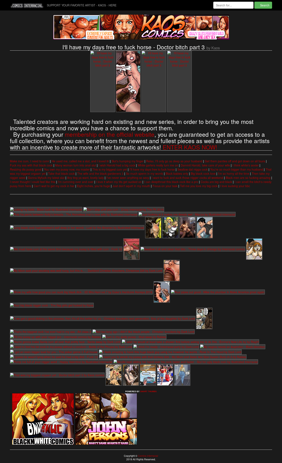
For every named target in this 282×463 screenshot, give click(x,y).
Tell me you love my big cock (199, 186)
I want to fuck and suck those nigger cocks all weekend (187, 178)
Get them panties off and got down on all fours (235, 161)
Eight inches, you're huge (93, 186)
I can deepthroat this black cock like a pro (171, 182)
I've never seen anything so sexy (127, 178)
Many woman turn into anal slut (75, 165)
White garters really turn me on (158, 165)
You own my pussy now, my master (67, 169)
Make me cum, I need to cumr (29, 161)
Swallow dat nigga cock (192, 169)
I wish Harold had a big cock (116, 165)
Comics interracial (147, 455)
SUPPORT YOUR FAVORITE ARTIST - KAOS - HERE (81, 5)
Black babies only (177, 173)
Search (264, 5)
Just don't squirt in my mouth (131, 186)
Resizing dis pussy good (25, 169)
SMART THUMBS (148, 391)
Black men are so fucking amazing (248, 178)
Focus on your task (165, 186)
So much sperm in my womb (144, 173)
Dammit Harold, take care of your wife (205, 165)
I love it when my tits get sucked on (119, 182)
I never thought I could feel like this (32, 182)
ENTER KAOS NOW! (190, 147)
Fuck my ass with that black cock (31, 165)
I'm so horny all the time (233, 173)
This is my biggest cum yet (109, 169)
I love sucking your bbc (235, 186)
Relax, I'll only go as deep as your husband (174, 161)
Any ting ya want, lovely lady (85, 178)
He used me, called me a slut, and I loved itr (80, 161)
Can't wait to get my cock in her (54, 186)
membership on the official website (109, 134)
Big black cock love (203, 173)
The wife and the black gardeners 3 (100, 173)
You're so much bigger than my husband (236, 169)
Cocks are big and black (216, 182)
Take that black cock (61, 173)
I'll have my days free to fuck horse (152, 169)
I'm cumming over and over (76, 182)
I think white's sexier (245, 165)
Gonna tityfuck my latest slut (46, 178)
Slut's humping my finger (127, 161)
